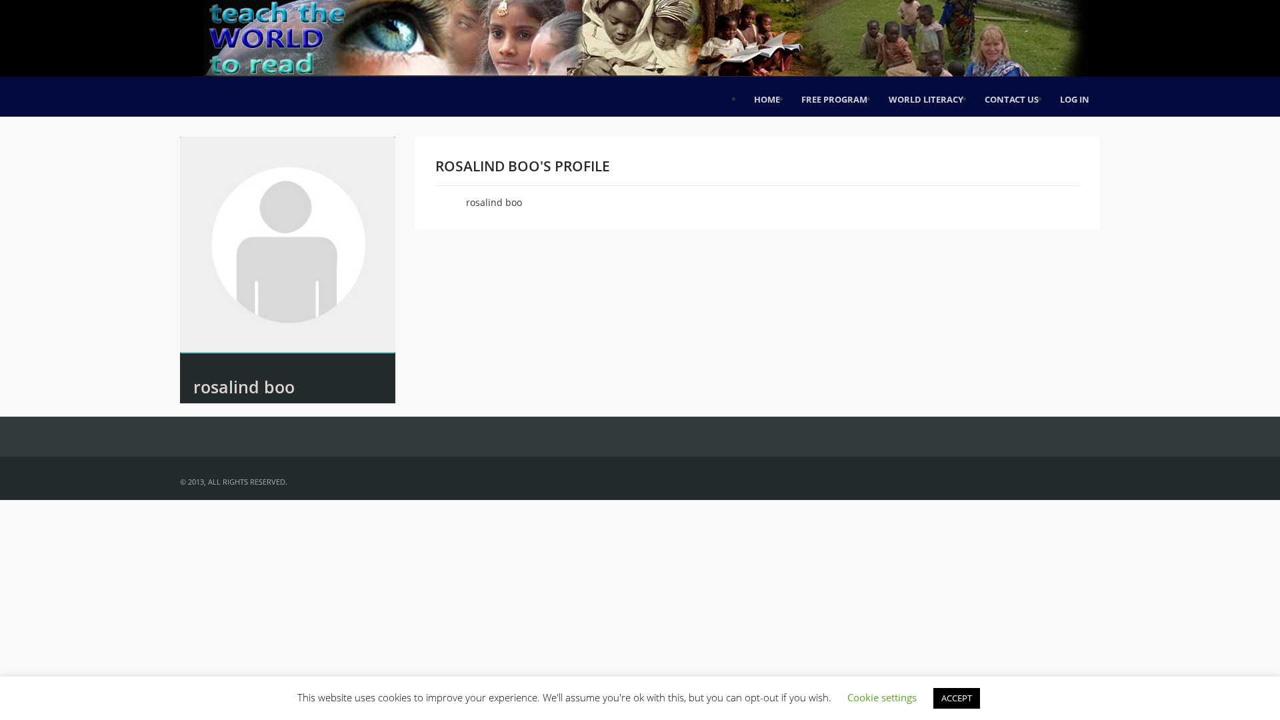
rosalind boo (244, 386)
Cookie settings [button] (882, 697)
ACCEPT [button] (956, 698)
